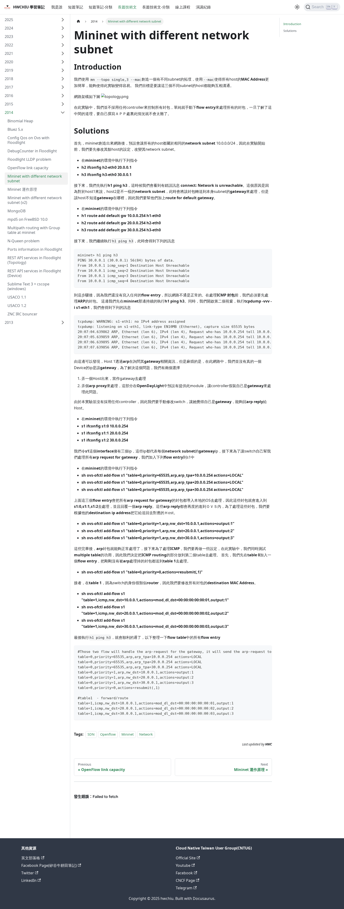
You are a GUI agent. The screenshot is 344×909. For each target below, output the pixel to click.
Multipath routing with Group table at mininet (33, 230)
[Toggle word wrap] (258, 321)
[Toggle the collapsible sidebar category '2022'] (63, 45)
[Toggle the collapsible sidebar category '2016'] (63, 95)
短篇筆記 (75, 7)
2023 (9, 36)
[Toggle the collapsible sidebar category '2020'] (63, 62)
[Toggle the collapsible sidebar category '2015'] (63, 104)
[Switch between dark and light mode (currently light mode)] (297, 7)
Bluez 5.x (15, 129)
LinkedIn (29, 880)
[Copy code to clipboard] (266, 254)
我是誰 (56, 7)
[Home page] (78, 21)
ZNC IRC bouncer (22, 314)
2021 (9, 53)
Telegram (184, 887)
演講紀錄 (203, 7)
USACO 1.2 (16, 305)
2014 (9, 112)
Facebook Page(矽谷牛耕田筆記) (49, 865)
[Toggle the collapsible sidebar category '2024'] (63, 28)
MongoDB (16, 210)
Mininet (127, 734)
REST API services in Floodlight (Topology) (34, 260)
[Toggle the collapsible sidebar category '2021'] (63, 53)
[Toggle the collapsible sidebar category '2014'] (63, 112)
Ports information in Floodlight (34, 249)
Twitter (27, 872)
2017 (9, 87)
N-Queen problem (23, 240)
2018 (9, 78)
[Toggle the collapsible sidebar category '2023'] (63, 36)
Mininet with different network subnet (34, 178)
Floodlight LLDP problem (29, 159)
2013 (9, 322)
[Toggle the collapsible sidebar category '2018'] (63, 78)
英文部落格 (30, 857)
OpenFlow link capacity (27, 167)
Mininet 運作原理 (22, 189)
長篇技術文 (127, 7)
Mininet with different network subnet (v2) (34, 200)
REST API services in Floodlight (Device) (34, 273)
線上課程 (182, 7)
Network (146, 734)
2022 (9, 45)
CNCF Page (185, 880)
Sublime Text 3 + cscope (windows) (28, 286)
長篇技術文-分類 (156, 7)
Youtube (183, 865)
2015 (9, 104)
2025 (9, 19)
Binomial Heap (20, 120)
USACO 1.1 (16, 297)
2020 (9, 61)
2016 (9, 95)
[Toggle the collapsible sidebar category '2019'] (63, 70)
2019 (9, 70)
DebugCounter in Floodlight (32, 150)
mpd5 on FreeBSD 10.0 (27, 219)
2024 (9, 28)
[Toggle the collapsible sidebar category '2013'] (63, 322)
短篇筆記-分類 (100, 7)
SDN (91, 734)
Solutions (289, 31)
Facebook (184, 872)
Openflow (108, 734)
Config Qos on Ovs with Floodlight (28, 140)
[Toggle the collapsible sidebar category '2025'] (63, 19)
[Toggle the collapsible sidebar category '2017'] (63, 87)
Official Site (186, 857)
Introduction (292, 24)
